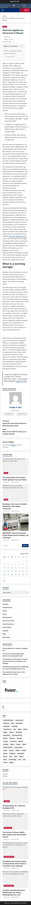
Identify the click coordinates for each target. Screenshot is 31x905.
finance (19, 738)
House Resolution (8, 624)
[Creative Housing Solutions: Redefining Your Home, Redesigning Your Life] (15, 879)
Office (18, 750)
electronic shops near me (17, 236)
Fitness (5, 741)
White (11, 762)
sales (15, 756)
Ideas (24, 744)
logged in (13, 445)
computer (6, 726)
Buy (12, 723)
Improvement (7, 747)
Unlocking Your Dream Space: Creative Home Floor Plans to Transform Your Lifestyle (15, 661)
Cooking (14, 726)
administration (8, 720)
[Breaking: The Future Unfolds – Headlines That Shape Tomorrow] (15, 493)
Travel (5, 762)
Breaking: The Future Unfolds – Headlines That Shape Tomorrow (15, 506)
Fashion (12, 738)
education (6, 735)
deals (19, 729)
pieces (5, 753)
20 (15, 571)
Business (6, 723)
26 (12, 575)
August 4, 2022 (21, 381)
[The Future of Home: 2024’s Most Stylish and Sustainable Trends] (15, 821)
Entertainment (7, 607)
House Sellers (6, 627)
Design (11, 732)
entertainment (17, 735)
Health (4, 611)
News (4, 26)
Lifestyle (5, 631)
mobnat (4, 776)
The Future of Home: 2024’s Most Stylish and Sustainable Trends (14, 834)
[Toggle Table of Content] (21, 46)
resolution (20, 753)
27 (15, 575)
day (14, 729)
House (18, 744)
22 (23, 571)
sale (10, 756)
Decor (25, 729)
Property (12, 753)
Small (21, 756)
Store (5, 759)
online (24, 750)
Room (5, 756)
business (5, 604)
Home (4, 614)
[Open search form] (17, 10)
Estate (5, 738)
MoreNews (14, 903)
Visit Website (9, 414)
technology (12, 759)
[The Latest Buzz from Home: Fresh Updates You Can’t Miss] (15, 466)
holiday (5, 744)
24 (4, 575)
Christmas (19, 723)
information (18, 747)
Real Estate (6, 637)
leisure (11, 750)
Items (5, 750)
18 (8, 571)
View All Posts (22, 414)
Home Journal (7, 617)
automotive (19, 720)
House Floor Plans (8, 621)
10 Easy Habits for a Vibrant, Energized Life (13, 807)
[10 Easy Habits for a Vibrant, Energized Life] (15, 794)
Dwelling (19, 732)
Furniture (13, 741)
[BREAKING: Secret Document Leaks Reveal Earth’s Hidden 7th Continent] (15, 522)
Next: (14, 431)
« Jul (3, 581)
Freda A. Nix (7, 37)
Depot (5, 732)
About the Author (10, 53)
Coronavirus (7, 729)
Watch (26, 10)
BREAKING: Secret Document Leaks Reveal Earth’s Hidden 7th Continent (15, 535)
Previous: (14, 423)
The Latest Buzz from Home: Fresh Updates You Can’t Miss (14, 478)
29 (23, 575)
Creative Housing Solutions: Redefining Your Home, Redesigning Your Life (13, 892)
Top (24, 759)
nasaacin (5, 774)
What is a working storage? (13, 51)
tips (19, 759)
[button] (2, 10)
